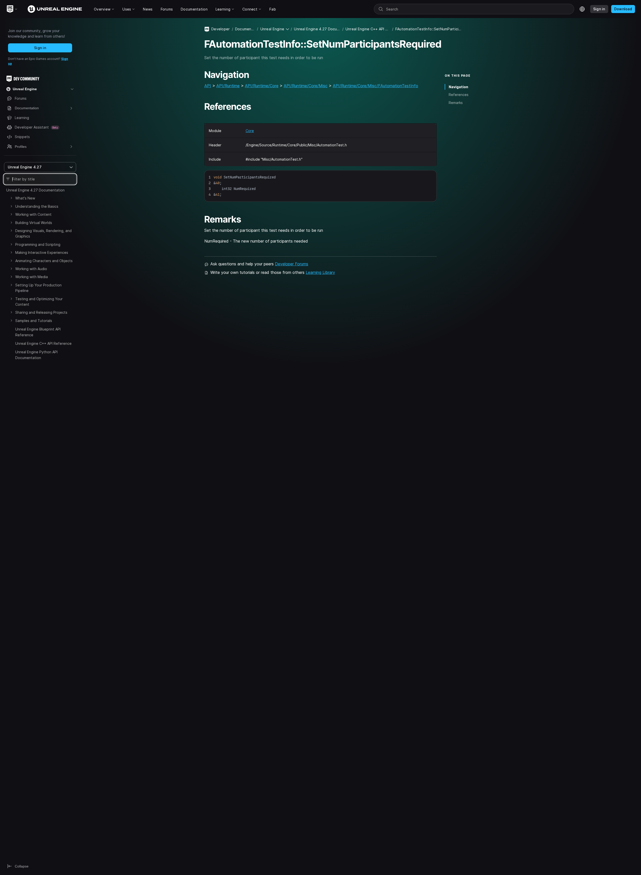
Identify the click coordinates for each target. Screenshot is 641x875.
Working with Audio (31, 269)
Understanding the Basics (36, 206)
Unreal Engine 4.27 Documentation (35, 190)
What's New (25, 198)
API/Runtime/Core (261, 85)
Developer (220, 29)
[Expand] (11, 198)
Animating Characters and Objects (44, 261)
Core (250, 131)
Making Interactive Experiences (41, 252)
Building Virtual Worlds (33, 223)
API (207, 85)
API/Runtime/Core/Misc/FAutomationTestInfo (375, 85)
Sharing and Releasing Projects (41, 312)
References (458, 94)
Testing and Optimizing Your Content (39, 301)
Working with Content (33, 214)
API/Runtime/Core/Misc (306, 85)
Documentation (245, 29)
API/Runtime (228, 85)
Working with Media (31, 277)
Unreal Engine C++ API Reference (43, 343)
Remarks (456, 102)
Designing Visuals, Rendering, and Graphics (43, 233)
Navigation (458, 87)
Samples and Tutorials (33, 320)
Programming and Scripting (37, 244)
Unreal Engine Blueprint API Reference (38, 332)
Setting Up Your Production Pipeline (38, 288)
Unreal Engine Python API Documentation (36, 355)
